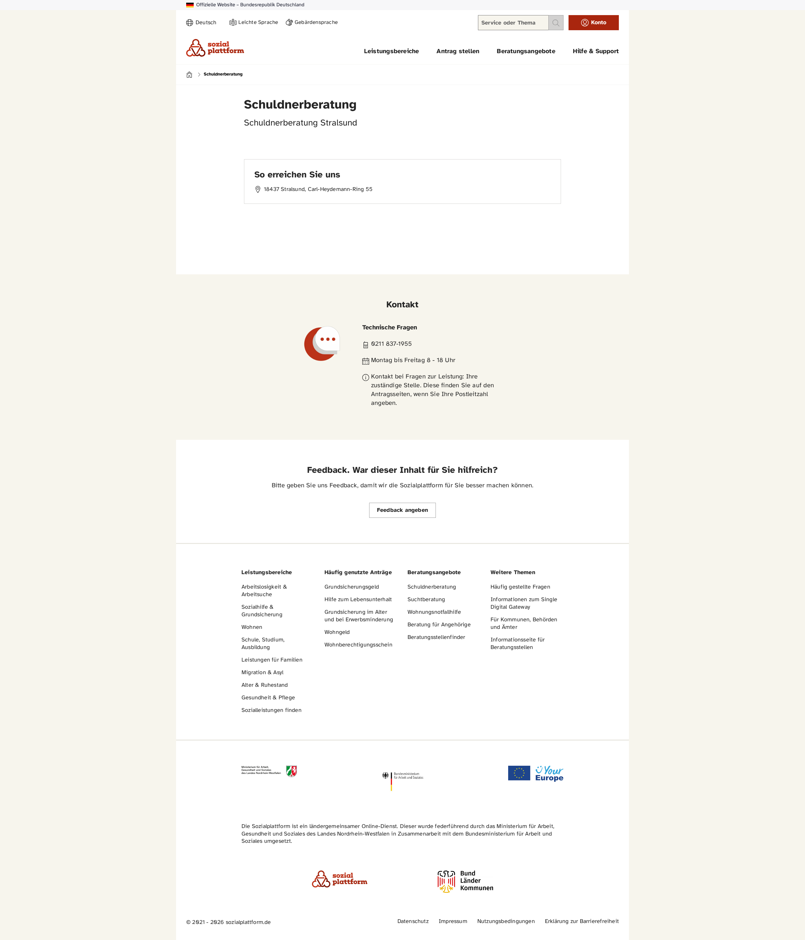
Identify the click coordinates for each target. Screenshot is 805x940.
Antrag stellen (457, 51)
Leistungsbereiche (391, 51)
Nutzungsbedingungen (506, 922)
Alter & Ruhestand (265, 685)
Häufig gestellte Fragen (520, 587)
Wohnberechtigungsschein (358, 645)
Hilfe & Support (596, 51)
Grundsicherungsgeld (352, 587)
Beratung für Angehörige (439, 625)
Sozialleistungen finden (272, 710)
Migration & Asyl (262, 673)
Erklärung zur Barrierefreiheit (582, 922)
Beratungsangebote (526, 51)
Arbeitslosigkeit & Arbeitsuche (264, 591)
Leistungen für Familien (272, 660)
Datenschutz (413, 922)
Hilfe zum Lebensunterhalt (358, 600)
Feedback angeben (402, 510)
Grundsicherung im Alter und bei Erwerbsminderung (359, 616)
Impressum (453, 922)
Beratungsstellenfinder (436, 638)
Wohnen (252, 627)
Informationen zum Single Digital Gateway (524, 603)
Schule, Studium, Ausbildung (263, 644)
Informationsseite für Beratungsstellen (518, 644)
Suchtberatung (426, 600)
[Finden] (556, 22)
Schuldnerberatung (432, 587)
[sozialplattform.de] (215, 48)
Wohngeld (337, 632)
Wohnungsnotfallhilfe (434, 612)
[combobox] (209, 23)
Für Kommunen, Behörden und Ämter (524, 623)
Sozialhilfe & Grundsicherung (262, 611)
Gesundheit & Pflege (268, 698)
